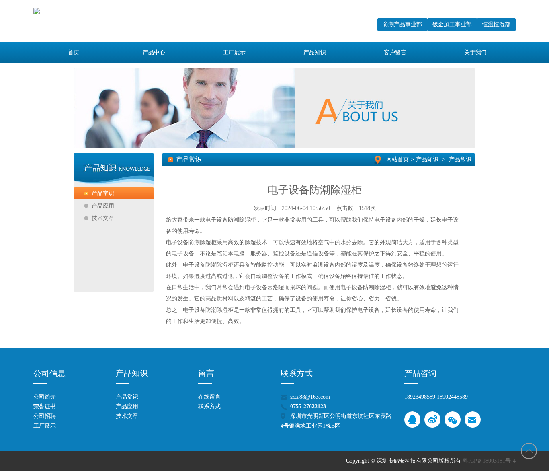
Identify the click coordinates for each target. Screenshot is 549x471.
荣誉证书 (44, 406)
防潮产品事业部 (402, 24)
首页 (73, 52)
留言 (206, 373)
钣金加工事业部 (452, 24)
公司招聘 (44, 416)
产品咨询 (420, 373)
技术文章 (127, 416)
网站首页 (397, 159)
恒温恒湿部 (496, 24)
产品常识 (460, 159)
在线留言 (209, 397)
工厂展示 (234, 52)
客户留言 (395, 52)
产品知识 (314, 52)
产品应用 (127, 406)
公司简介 (44, 397)
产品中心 (154, 52)
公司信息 (49, 373)
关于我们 (475, 52)
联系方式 (209, 406)
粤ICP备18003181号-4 (489, 461)
